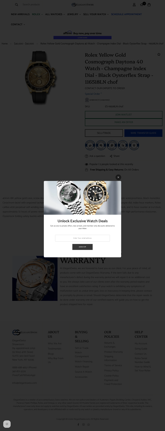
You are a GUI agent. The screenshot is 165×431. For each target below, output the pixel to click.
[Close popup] (118, 177)
